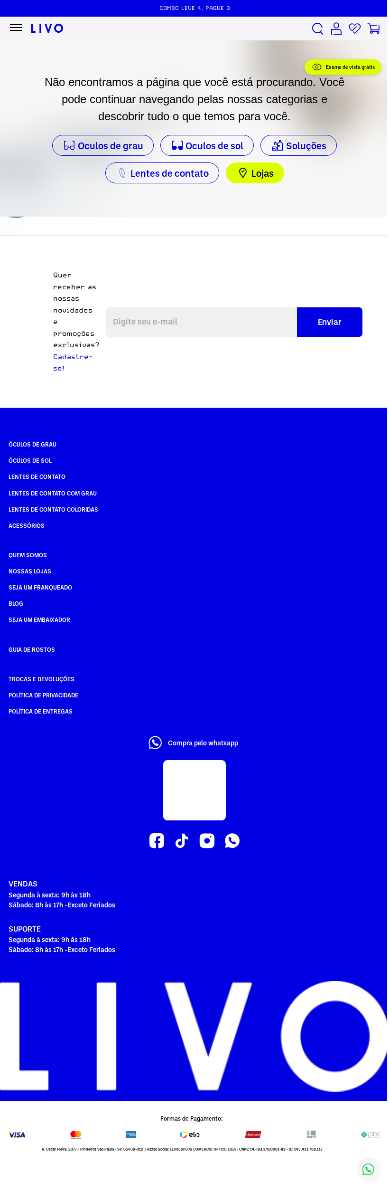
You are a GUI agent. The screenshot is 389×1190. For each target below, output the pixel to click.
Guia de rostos (32, 649)
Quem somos (28, 555)
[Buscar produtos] (317, 28)
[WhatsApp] (232, 841)
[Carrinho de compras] (373, 28)
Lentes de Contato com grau (53, 493)
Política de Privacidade (43, 695)
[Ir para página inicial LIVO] (47, 28)
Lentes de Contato (37, 476)
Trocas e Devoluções (41, 679)
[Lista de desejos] (354, 28)
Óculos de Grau (32, 444)
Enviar (330, 321)
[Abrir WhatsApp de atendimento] (368, 1169)
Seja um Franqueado (40, 587)
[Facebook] (157, 841)
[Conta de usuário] (336, 28)
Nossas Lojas (30, 571)
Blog (16, 603)
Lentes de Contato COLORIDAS (53, 509)
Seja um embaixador (39, 619)
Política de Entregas (41, 711)
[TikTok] (182, 841)
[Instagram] (207, 841)
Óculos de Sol (30, 460)
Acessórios (27, 525)
